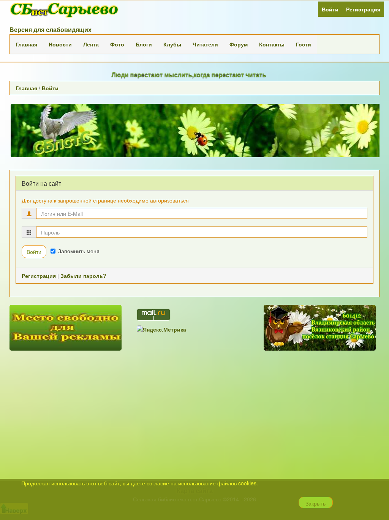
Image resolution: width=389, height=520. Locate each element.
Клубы (172, 44)
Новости (60, 44)
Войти (330, 9)
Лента (91, 44)
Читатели (205, 44)
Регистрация (363, 9)
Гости (303, 44)
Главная (26, 44)
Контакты (272, 44)
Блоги (144, 44)
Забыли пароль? (83, 275)
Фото (117, 44)
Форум (238, 44)
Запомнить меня (79, 251)
